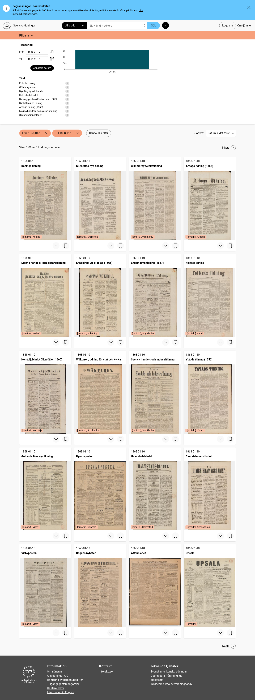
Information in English (60, 692)
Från (21, 51)
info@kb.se (106, 671)
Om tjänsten (244, 25)
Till (20, 59)
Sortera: (199, 133)
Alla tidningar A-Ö (57, 675)
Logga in (227, 25)
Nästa (226, 147)
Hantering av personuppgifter (65, 679)
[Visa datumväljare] (52, 52)
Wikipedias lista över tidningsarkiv (171, 684)
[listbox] (44, 99)
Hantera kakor (55, 688)
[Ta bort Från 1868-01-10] (46, 133)
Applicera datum (42, 68)
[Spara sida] (65, 245)
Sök (153, 25)
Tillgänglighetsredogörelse (63, 684)
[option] (44, 83)
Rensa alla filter (98, 133)
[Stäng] (249, 7)
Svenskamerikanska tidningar (169, 671)
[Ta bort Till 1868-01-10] (77, 133)
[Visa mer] (56, 245)
